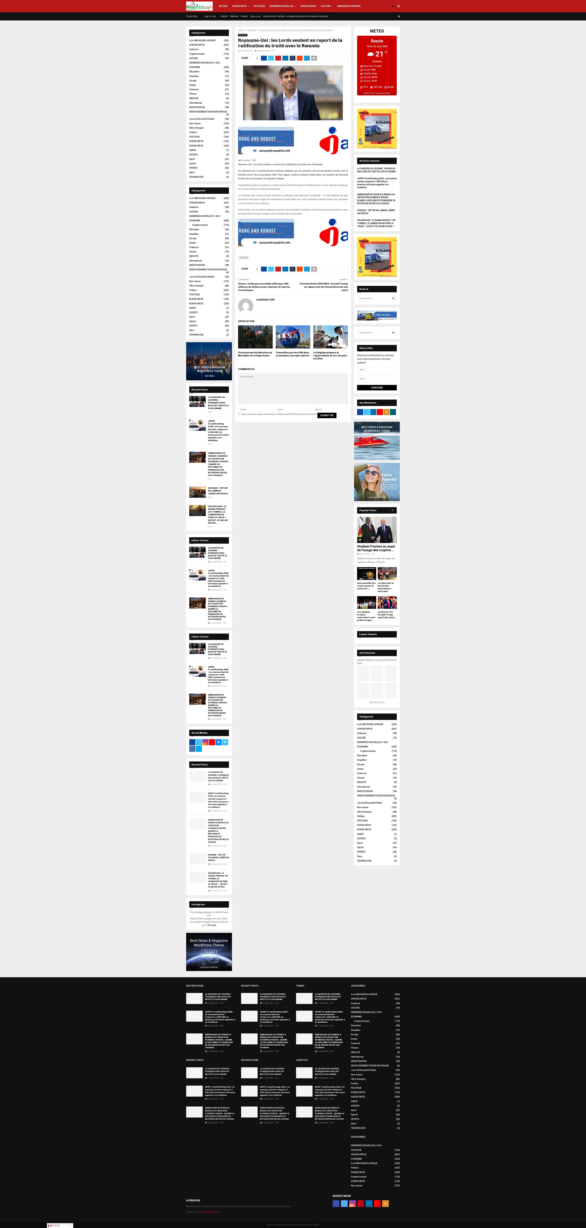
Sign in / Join (210, 16)
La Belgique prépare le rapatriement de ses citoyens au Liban (330, 355)
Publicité (224, 16)
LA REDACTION (247, 51)
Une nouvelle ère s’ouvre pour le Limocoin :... (366, 586)
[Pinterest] (388, 16)
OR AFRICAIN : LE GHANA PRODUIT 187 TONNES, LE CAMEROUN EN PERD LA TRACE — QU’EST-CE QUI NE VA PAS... (218, 514)
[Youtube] (395, 16)
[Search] (393, 298)
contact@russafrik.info (208, 1212)
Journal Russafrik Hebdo (201, 119)
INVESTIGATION (197, 107)
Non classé (195, 123)
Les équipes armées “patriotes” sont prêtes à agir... (366, 616)
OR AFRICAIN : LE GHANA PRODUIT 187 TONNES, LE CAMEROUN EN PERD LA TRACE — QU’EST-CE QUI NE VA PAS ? (376, 223)
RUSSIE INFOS (239, 6)
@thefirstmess (377, 702)
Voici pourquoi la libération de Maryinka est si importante (255, 354)
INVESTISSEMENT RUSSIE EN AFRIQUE (208, 111)
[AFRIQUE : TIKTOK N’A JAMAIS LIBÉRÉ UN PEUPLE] (197, 492)
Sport (192, 159)
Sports (192, 163)
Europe (192, 80)
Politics (193, 132)
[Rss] (399, 16)
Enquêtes (194, 76)
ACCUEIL (223, 6)
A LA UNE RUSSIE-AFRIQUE (202, 40)
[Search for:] (377, 298)
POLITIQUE (259, 6)
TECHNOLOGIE (196, 177)
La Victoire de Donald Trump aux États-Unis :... (387, 615)
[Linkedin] (392, 16)
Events (192, 85)
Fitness (193, 94)
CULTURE (325, 6)
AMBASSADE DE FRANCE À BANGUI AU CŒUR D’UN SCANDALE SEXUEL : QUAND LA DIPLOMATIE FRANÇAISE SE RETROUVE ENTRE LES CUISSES (218, 464)
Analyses (193, 49)
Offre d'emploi (196, 128)
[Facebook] (377, 16)
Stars (192, 172)
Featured (244, 257)
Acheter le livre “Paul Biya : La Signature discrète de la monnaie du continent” (296, 16)
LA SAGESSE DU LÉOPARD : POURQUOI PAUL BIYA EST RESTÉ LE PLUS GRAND (218, 403)
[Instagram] (384, 16)
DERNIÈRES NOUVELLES (281, 6)
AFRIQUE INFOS (308, 6)
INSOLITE (193, 98)
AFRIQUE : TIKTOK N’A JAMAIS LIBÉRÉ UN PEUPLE (218, 491)
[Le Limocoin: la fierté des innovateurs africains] (387, 573)
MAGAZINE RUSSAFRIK (349, 6)
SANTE (192, 150)
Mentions (234, 16)
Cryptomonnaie (197, 54)
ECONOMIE (194, 67)
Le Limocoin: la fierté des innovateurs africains (386, 587)
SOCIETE (193, 154)
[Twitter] (381, 16)
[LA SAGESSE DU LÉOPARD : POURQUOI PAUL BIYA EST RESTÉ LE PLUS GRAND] (197, 401)
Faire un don (255, 16)
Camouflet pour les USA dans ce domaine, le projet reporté (292, 354)
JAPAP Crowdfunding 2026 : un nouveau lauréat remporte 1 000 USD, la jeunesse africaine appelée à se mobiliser (218, 431)
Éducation (194, 71)
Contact (244, 16)
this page (211, 925)
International (195, 103)
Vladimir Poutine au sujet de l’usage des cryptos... (376, 548)
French (55, 1225)
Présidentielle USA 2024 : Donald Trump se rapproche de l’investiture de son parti (324, 287)
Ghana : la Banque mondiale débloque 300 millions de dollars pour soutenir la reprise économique (264, 287)
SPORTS (193, 168)
